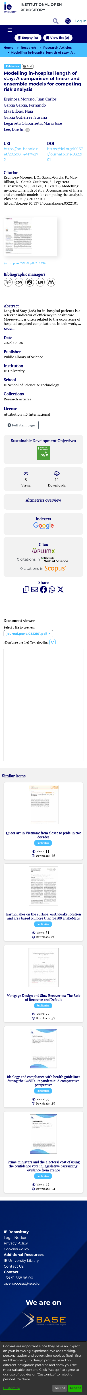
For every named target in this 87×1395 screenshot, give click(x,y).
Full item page (23, 425)
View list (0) (59, 38)
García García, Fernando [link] (25, 105)
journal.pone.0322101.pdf (27, 634)
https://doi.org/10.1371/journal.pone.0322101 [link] (65, 154)
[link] (25, 263)
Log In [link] (81, 21)
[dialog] (43, 1368)
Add (29, 66)
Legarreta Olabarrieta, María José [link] (33, 123)
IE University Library (21, 1260)
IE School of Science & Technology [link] (31, 384)
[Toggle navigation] (10, 30)
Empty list (30, 38)
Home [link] (8, 48)
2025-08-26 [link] (13, 342)
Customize (11, 1388)
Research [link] (28, 48)
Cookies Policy (16, 1249)
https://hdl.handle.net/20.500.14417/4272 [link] (21, 154)
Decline (59, 1388)
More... (9, 329)
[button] (10, 7)
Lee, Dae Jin (14, 129)
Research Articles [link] (57, 48)
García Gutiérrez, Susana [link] (25, 117)
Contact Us (14, 1266)
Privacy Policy (16, 1243)
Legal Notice (15, 1238)
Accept (75, 1388)
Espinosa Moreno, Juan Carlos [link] (30, 99)
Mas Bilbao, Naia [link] (18, 111)
